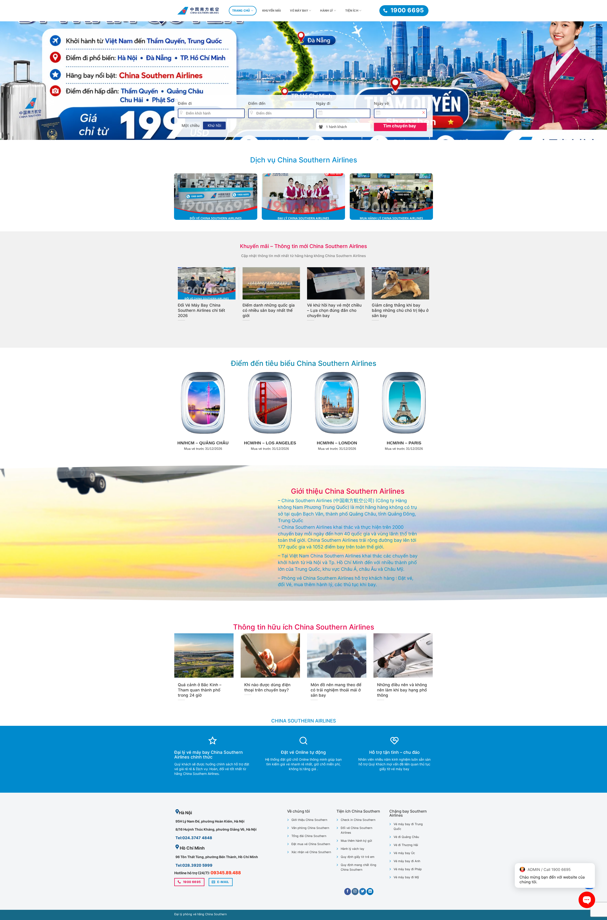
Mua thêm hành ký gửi (356, 840)
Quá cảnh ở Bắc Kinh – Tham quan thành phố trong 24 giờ (199, 690)
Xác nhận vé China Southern (311, 852)
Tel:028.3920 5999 (193, 865)
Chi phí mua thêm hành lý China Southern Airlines (396, 308)
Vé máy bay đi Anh (407, 861)
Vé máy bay (299, 10)
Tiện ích (351, 10)
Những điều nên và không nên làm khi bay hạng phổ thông (402, 690)
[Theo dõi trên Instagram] (355, 891)
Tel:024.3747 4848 (193, 837)
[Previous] (18, 80)
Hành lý (326, 10)
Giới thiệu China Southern (309, 820)
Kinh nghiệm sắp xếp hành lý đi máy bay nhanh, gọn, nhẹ (270, 308)
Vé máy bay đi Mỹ (406, 877)
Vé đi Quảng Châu (406, 837)
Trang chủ (241, 10)
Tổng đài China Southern (308, 836)
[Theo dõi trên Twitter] (362, 891)
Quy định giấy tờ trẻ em (357, 857)
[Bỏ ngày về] (423, 112)
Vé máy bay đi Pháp (408, 869)
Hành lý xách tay (352, 849)
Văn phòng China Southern (310, 828)
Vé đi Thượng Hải (406, 845)
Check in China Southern (358, 820)
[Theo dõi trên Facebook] (347, 891)
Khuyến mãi (271, 10)
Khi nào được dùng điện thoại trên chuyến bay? (267, 687)
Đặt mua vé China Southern (310, 844)
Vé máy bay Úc (404, 853)
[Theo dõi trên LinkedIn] (370, 891)
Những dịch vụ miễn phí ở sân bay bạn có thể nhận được (332, 310)
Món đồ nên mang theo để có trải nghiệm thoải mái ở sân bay (206, 310)
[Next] (589, 80)
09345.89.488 (226, 872)
